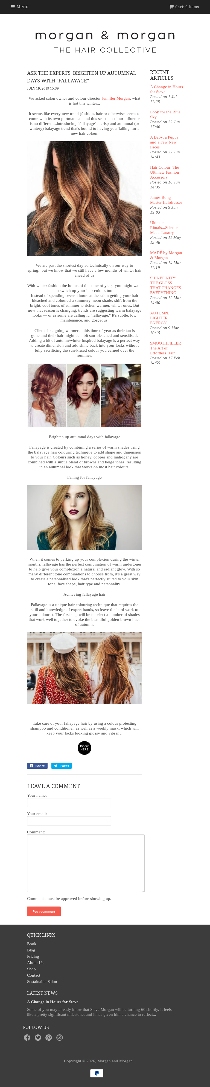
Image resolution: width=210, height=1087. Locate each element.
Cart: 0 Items (187, 7)
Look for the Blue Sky (165, 114)
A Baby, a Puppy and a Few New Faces (164, 142)
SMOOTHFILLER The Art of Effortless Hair (165, 348)
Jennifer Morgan (116, 98)
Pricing (33, 956)
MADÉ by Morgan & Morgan (166, 255)
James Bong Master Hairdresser (166, 200)
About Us (35, 962)
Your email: (37, 813)
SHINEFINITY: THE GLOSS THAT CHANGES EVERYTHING (165, 285)
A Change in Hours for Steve (166, 89)
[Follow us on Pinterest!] (49, 1039)
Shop (31, 969)
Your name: (37, 795)
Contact (33, 975)
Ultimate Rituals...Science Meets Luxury (164, 227)
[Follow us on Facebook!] (28, 1039)
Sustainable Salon (42, 981)
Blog (31, 950)
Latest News (42, 993)
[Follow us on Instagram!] (60, 1039)
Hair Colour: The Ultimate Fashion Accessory (164, 172)
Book (31, 944)
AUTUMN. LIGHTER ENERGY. (159, 318)
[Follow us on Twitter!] (39, 1039)
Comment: (36, 832)
